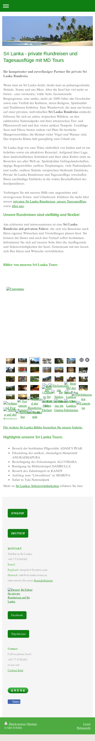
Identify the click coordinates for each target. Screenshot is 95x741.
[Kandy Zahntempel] (34, 388)
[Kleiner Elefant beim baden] (47, 405)
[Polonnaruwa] (59, 379)
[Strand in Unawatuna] (22, 361)
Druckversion (17, 724)
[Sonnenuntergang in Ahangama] (10, 361)
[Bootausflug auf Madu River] (10, 414)
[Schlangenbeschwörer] (34, 405)
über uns (18, 206)
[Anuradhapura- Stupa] (10, 396)
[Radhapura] (71, 405)
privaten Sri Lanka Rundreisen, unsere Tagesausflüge (49, 201)
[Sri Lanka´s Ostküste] (34, 414)
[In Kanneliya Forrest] (83, 405)
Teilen (15, 701)
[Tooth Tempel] (22, 388)
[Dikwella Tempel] (71, 361)
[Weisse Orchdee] (83, 396)
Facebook (17, 615)
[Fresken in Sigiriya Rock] (46, 369)
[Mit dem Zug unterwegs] (34, 379)
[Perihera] (10, 405)
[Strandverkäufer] (59, 396)
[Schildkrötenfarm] (83, 388)
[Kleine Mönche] (22, 405)
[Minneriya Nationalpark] (59, 387)
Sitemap (32, 724)
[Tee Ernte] (46, 379)
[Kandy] (83, 379)
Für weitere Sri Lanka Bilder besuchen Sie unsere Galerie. (43, 427)
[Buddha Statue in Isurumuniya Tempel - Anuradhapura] (22, 369)
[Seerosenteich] (71, 387)
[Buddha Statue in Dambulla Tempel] (71, 369)
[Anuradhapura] (22, 396)
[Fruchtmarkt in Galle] (47, 397)
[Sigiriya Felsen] (34, 369)
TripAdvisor (18, 634)
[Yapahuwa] (59, 361)
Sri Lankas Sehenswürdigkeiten (37, 485)
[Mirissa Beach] (47, 322)
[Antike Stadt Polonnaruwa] (71, 379)
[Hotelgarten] (59, 405)
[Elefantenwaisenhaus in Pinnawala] (46, 361)
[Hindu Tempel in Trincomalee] (71, 396)
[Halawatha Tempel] (10, 369)
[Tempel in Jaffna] (22, 379)
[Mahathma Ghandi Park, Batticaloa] (22, 414)
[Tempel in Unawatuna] (10, 379)
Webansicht (84, 728)
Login (87, 724)
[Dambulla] (83, 370)
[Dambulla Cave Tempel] (59, 369)
